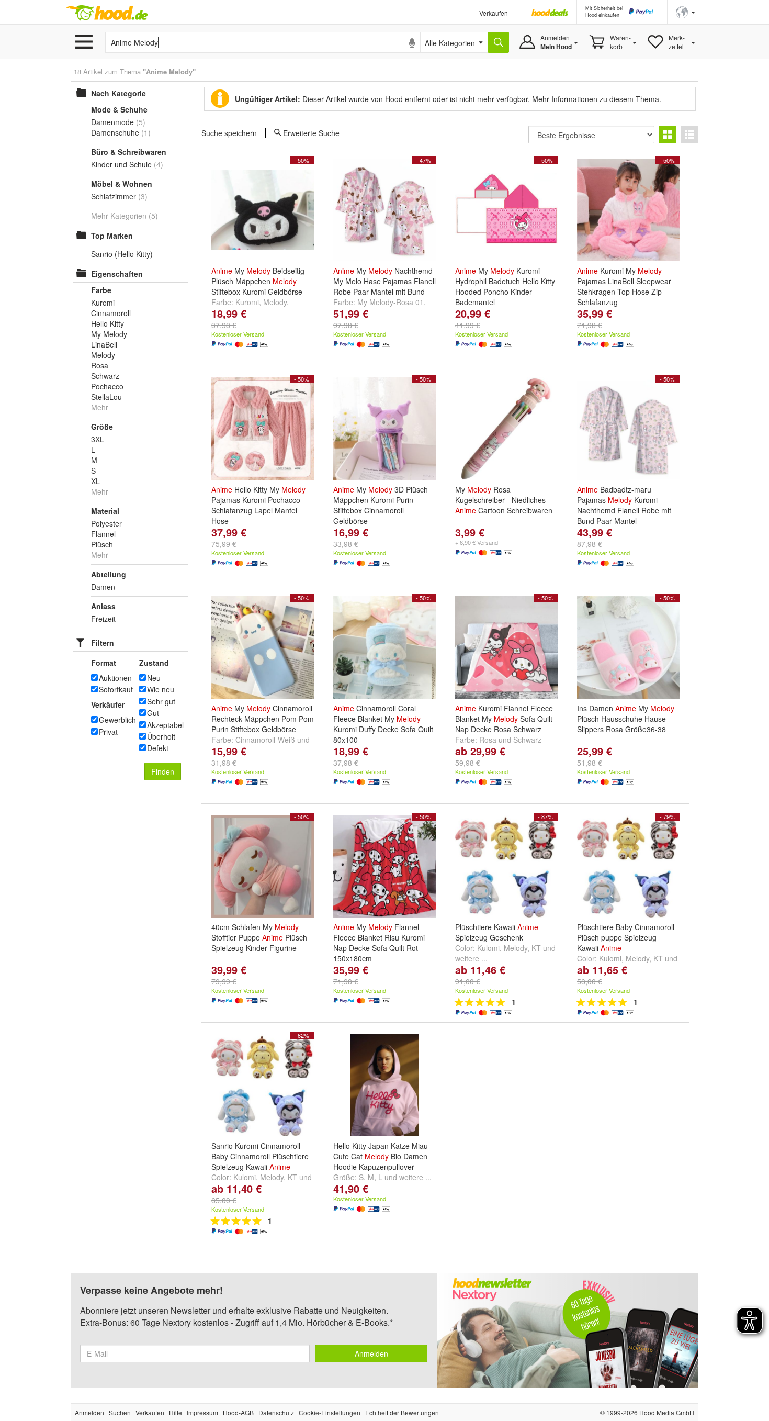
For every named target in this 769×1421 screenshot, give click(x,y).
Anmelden (371, 1353)
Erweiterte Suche (311, 132)
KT (536, 948)
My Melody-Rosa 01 (390, 302)
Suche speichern (229, 133)
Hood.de (106, 13)
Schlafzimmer (113, 196)
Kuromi (247, 302)
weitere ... (471, 958)
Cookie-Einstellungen (329, 1412)
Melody (275, 302)
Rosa (487, 739)
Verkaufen (493, 12)
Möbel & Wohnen (121, 183)
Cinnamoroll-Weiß (265, 739)
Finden (162, 771)
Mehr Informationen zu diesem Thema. (596, 99)
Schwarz (527, 739)
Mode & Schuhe (119, 109)
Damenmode (112, 122)
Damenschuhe (115, 132)
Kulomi (488, 948)
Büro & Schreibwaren (128, 152)
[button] (685, 11)
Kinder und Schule (121, 164)
